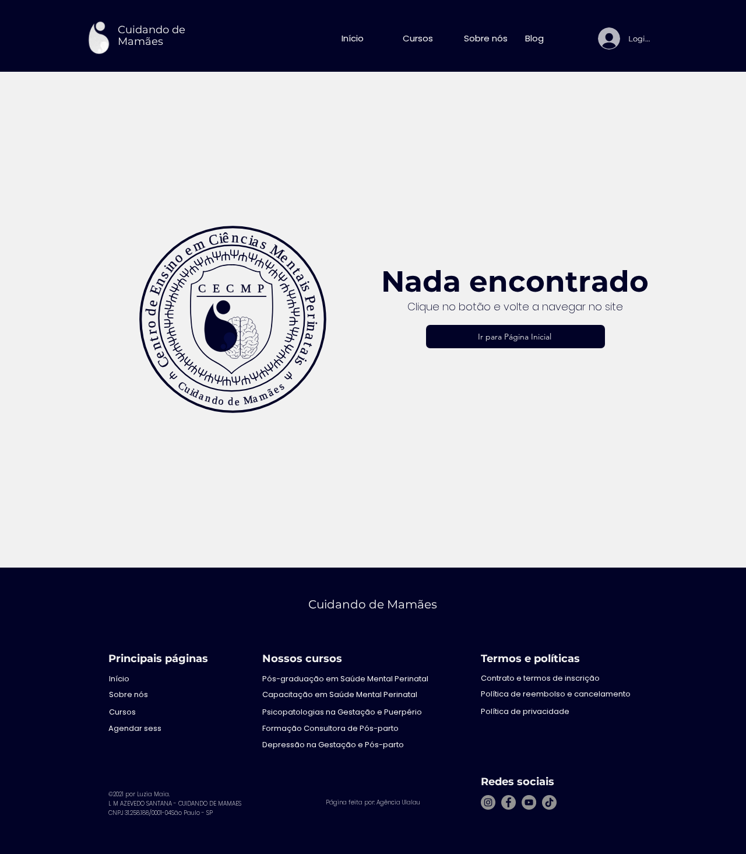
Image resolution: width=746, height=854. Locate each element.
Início (119, 678)
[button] (424, 38)
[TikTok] (549, 802)
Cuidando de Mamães (151, 35)
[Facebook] (508, 802)
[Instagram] (488, 802)
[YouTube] (529, 802)
